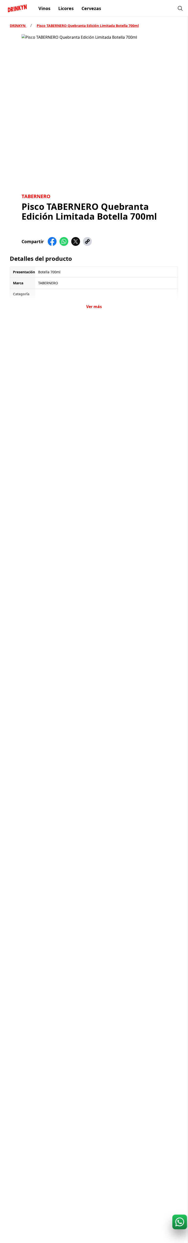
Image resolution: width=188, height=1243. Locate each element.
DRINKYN (18, 25)
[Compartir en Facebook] (52, 241)
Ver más (94, 306)
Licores (66, 8)
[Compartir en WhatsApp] (63, 241)
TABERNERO (36, 196)
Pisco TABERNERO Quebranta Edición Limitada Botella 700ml (88, 25)
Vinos (44, 8)
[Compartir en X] (75, 241)
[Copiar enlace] (87, 241)
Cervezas (91, 8)
